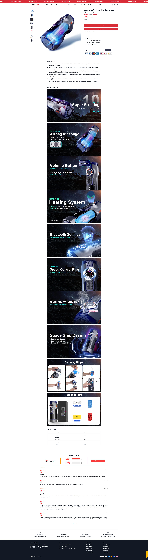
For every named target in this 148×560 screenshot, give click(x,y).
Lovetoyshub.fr (106, 548)
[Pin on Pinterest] (90, 32)
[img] (42, 470)
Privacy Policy (89, 550)
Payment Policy (89, 544)
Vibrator (57, 4)
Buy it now (100, 28)
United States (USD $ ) (35, 556)
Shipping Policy (89, 546)
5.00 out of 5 (53, 460)
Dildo (52, 4)
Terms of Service (89, 552)
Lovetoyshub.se (106, 552)
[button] (86, 16)
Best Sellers (46, 4)
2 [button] (73, 523)
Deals (96, 4)
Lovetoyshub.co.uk (106, 544)
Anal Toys (64, 4)
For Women (76, 4)
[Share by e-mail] (94, 31)
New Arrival (90, 4)
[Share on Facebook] (87, 32)
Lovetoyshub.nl (106, 550)
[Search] (112, 4)
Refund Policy (89, 548)
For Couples (83, 4)
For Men (69, 4)
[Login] (114, 4)
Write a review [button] (98, 460)
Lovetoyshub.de (106, 546)
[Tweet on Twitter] (92, 31)
